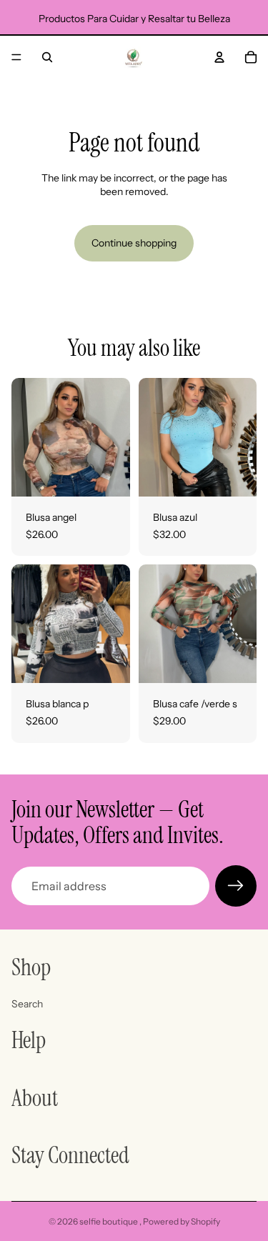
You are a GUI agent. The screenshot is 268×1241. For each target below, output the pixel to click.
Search (27, 1003)
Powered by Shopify (181, 1221)
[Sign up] (236, 886)
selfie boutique (109, 1221)
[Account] (219, 57)
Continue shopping (134, 242)
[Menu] (16, 57)
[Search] (47, 57)
